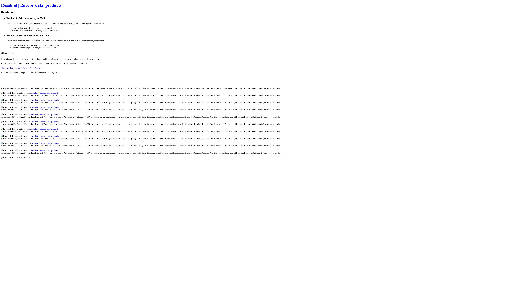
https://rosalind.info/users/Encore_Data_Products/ (21, 68)
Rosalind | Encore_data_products (31, 5)
